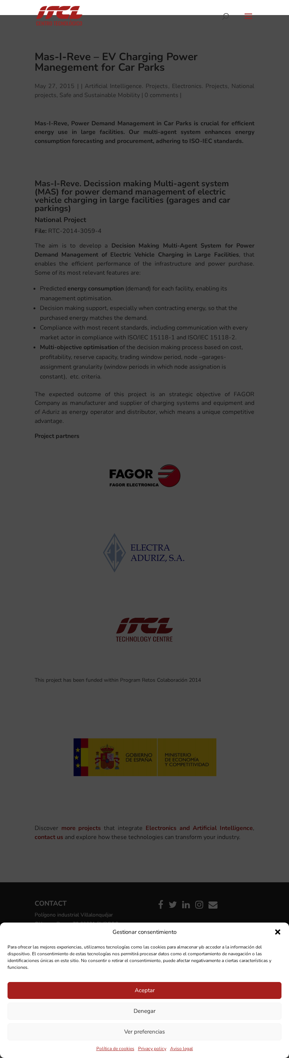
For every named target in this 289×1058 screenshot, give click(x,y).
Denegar (144, 1011)
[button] (277, 932)
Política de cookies (115, 1049)
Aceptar (145, 990)
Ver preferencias (144, 1031)
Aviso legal (181, 1049)
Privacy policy (152, 1049)
